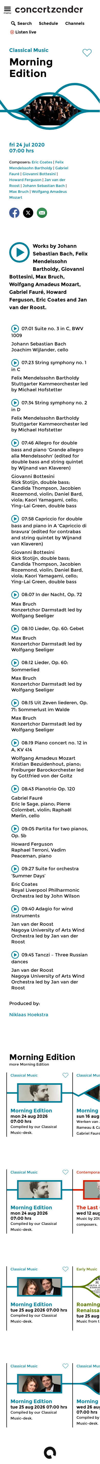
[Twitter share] (28, 214)
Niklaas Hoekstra (28, 1015)
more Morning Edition (29, 1064)
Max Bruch (19, 191)
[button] (19, 252)
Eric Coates (42, 162)
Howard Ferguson (25, 179)
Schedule (48, 23)
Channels (74, 23)
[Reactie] (42, 214)
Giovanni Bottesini (39, 174)
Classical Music (29, 50)
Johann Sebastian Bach (44, 185)
